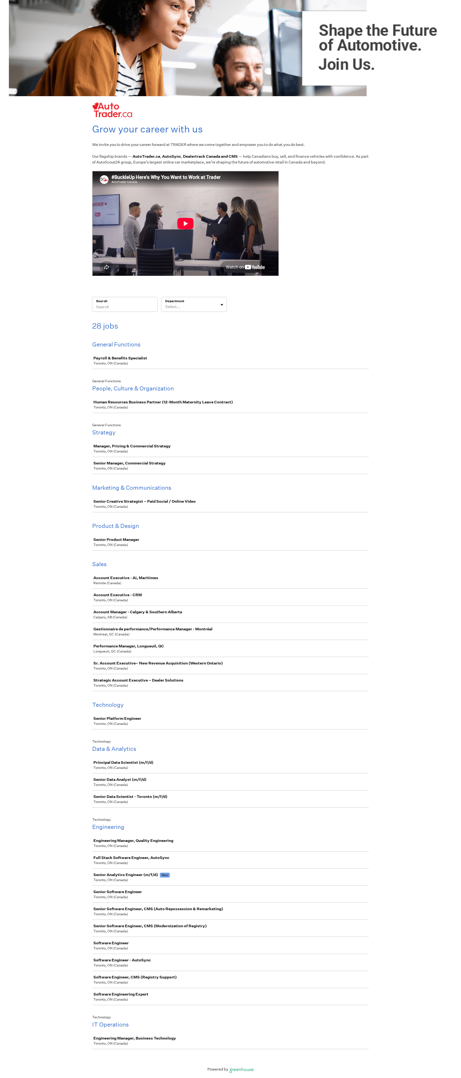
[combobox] (165, 306)
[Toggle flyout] (222, 305)
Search (101, 301)
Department (174, 301)
